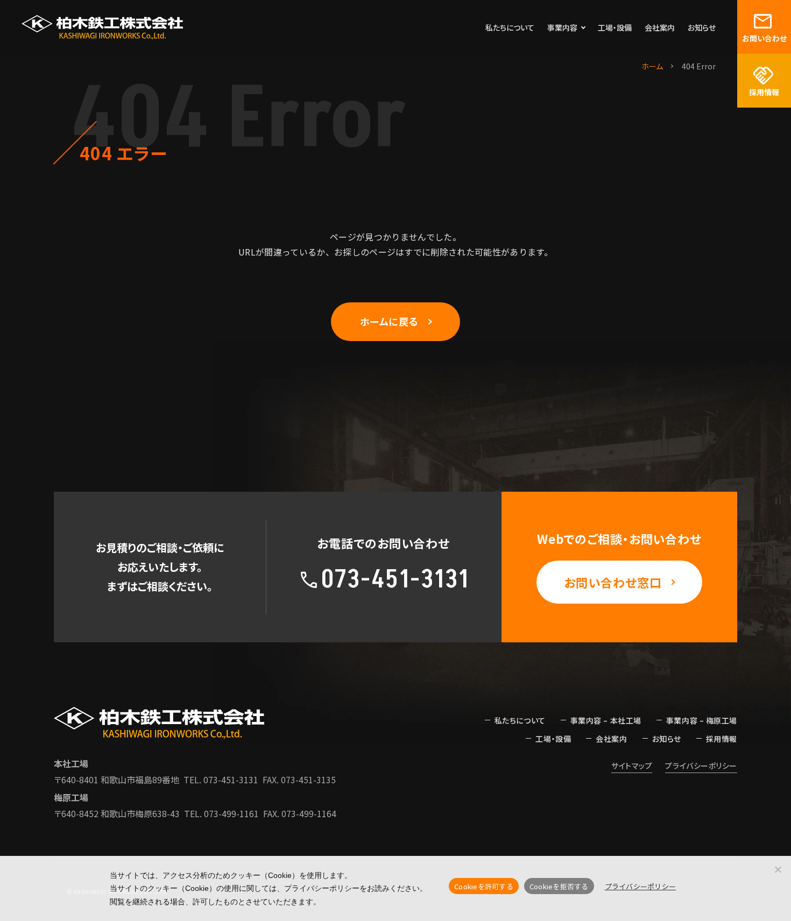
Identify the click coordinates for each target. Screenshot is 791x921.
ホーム (652, 66)
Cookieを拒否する (559, 886)
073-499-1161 (231, 813)
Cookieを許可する (483, 886)
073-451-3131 (230, 779)
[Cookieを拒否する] (777, 869)
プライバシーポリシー (701, 765)
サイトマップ (631, 765)
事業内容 (562, 27)
